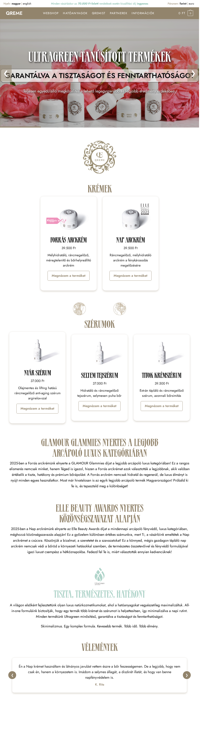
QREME (14, 13)
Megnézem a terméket (68, 275)
